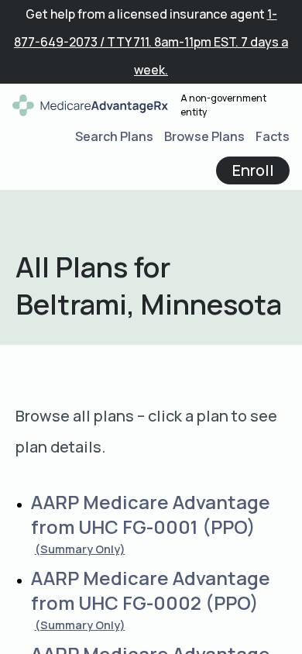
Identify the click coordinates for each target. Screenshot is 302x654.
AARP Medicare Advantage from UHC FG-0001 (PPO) (150, 514)
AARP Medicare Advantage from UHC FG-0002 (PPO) (150, 590)
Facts (273, 136)
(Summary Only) (80, 549)
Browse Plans (204, 136)
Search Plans (114, 136)
